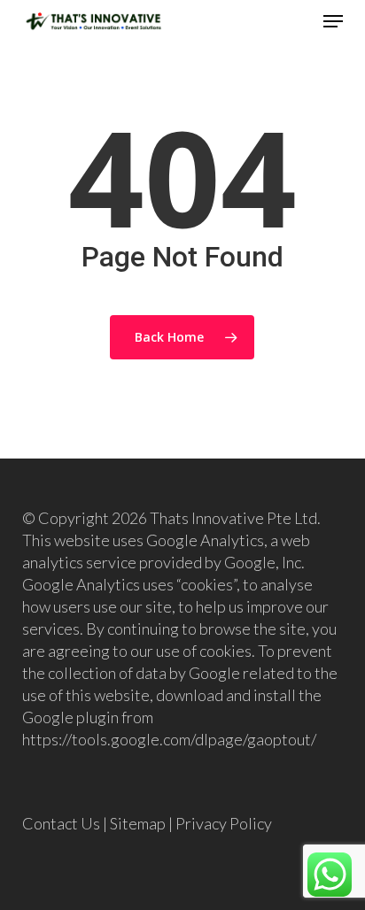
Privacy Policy (223, 823)
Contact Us (61, 823)
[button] (333, 21)
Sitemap (138, 823)
